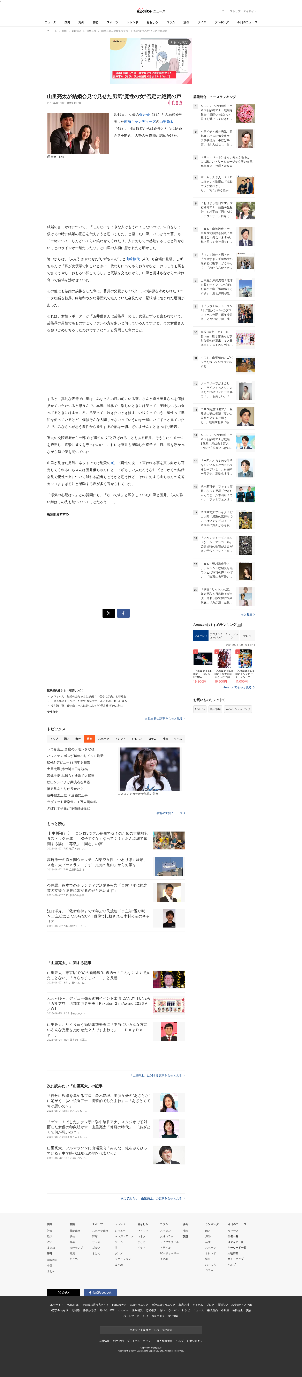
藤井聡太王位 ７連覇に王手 (67, 795)
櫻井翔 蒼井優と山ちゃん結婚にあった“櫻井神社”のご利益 (87, 705)
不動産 (225, 1310)
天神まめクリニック (163, 1304)
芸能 (95, 22)
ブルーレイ (200, 635)
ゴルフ (96, 1247)
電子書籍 (173, 1316)
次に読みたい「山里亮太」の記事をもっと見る (152, 1198)
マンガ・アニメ (124, 1236)
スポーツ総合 (100, 1230)
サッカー (97, 1242)
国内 (67, 22)
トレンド (132, 22)
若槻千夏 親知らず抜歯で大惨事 (71, 775)
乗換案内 (212, 1310)
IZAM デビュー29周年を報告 (68, 762)
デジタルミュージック (216, 635)
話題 (185, 1236)
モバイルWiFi (107, 1310)
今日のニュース (247, 22)
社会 (49, 1230)
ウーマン (173, 1310)
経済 (49, 1236)
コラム (170, 22)
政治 (49, 1242)
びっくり (142, 1230)
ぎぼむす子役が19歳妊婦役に (68, 808)
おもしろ (152, 22)
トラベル (165, 1247)
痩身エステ (158, 1316)
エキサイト (250, 11)
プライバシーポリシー (140, 1340)
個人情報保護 (164, 1340)
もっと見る (245, 614)
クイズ (202, 22)
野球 (95, 1236)
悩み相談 (137, 1310)
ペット (141, 1247)
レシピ (186, 1310)
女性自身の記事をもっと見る (164, 718)
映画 (72, 1236)
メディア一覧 (236, 1242)
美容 (248, 1310)
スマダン (165, 1230)
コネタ (141, 1236)
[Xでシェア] (108, 613)
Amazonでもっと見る (237, 687)
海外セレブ (76, 1247)
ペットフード (131, 1316)
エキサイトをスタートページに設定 (151, 1330)
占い (162, 1310)
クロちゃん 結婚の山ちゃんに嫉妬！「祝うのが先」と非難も (88, 696)
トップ (54, 738)
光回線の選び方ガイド (96, 1304)
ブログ (210, 1304)
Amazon (200, 709)
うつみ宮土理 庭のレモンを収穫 (71, 749)
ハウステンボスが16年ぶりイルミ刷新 (75, 756)
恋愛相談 (151, 1310)
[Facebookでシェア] (123, 613)
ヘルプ (232, 1264)
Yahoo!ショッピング (238, 709)
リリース (233, 1230)
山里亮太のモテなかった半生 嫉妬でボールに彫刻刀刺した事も (89, 700)
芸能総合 (75, 1230)
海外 (81, 22)
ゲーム (119, 1242)
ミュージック (231, 635)
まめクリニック (139, 1304)
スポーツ (112, 22)
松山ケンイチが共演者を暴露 (68, 782)
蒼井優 (144, 114)
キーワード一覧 (237, 1247)
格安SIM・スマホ (241, 1304)
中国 (49, 1265)
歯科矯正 (237, 1310)
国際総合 (52, 1259)
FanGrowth (119, 1304)
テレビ (247, 635)
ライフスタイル (169, 1242)
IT (116, 1247)
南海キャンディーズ (140, 121)
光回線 (76, 1310)
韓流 (72, 1253)
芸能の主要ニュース (170, 813)
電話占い (223, 1304)
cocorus (124, 1310)
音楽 (72, 1242)
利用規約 (118, 1340)
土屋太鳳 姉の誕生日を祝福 (67, 769)
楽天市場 (215, 709)
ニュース (50, 22)
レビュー (120, 1230)
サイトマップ (236, 1258)
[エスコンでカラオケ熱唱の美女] (150, 769)
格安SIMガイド (59, 1310)
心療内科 (184, 1304)
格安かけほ (89, 1310)
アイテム (197, 1304)
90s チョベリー (169, 1253)
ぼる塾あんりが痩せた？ (65, 789)
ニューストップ (231, 11)
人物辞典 (233, 1253)
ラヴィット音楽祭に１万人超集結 (72, 802)
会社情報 (104, 1340)
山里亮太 (166, 121)
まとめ (51, 1247)
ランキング (221, 22)
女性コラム (166, 1236)
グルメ (119, 1253)
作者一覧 (233, 1236)
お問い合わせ (195, 1340)
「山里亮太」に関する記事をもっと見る (156, 1075)
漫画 (186, 22)
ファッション (123, 1258)
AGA (145, 1316)
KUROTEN (73, 1304)
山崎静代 (133, 259)
